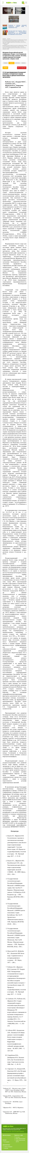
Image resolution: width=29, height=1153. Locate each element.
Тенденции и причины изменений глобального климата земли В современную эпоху (17, 26)
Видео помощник (14, 19)
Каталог (8, 38)
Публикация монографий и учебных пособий (20, 10)
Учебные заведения (8, 1146)
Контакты (18, 1137)
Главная (4, 38)
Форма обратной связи (20, 1138)
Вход (26, 3)
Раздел (5, 67)
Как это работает (21, 67)
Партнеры (6, 1148)
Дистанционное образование (7, 11)
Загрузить (17, 63)
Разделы (6, 44)
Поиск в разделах (23, 63)
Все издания (6, 1141)
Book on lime (11, 3)
